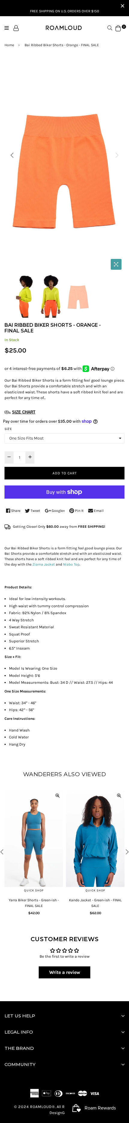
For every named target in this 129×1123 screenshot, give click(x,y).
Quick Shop (34, 890)
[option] (64, 165)
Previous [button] (12, 155)
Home (9, 45)
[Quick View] (58, 795)
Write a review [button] (64, 972)
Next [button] (117, 155)
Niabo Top (71, 564)
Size (8, 429)
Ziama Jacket (43, 564)
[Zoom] (116, 264)
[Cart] (118, 28)
